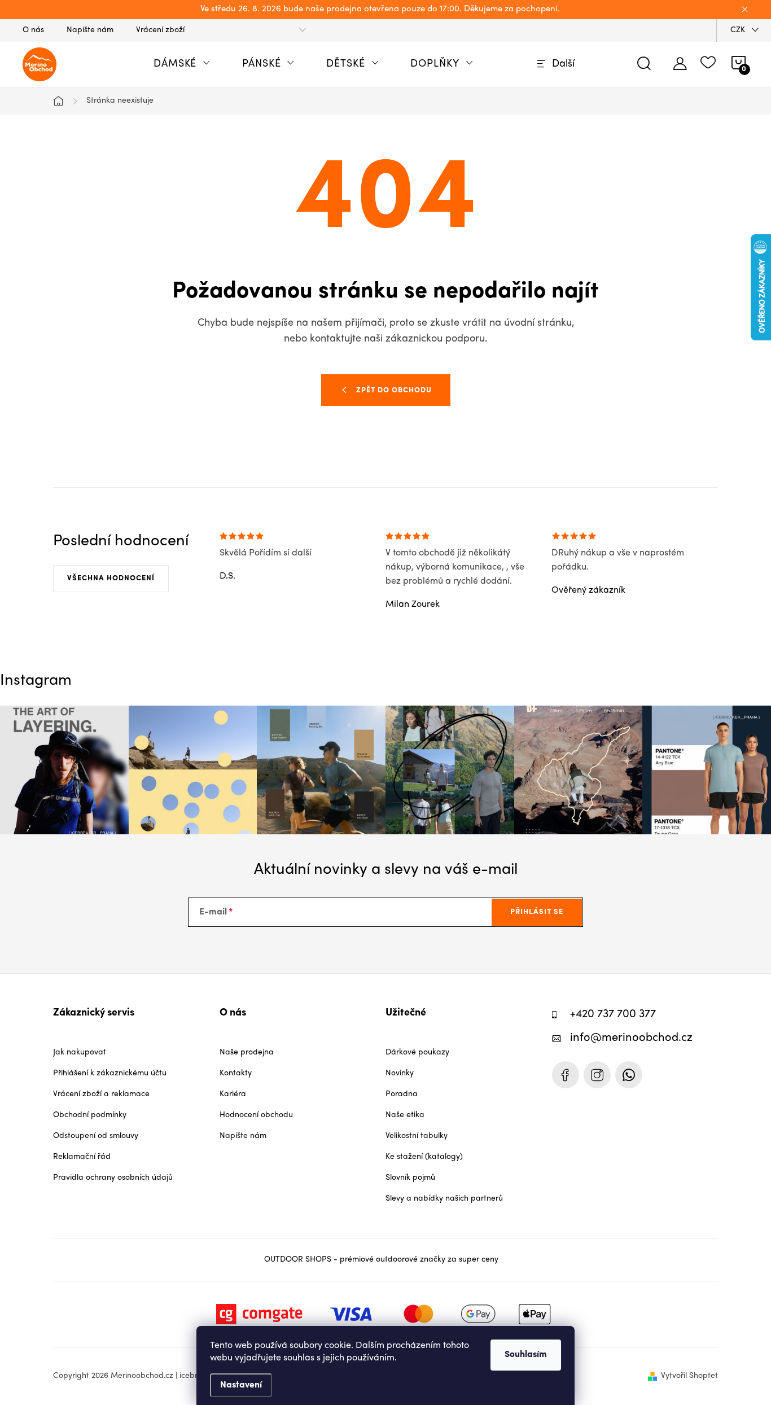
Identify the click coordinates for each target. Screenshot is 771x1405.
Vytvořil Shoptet (689, 1376)
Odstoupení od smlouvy (95, 1136)
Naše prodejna (247, 1052)
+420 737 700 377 (613, 1014)
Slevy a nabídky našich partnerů (444, 1198)
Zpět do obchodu (394, 390)
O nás (33, 30)
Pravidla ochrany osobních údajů (113, 1177)
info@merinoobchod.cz (631, 1038)
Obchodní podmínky (89, 1115)
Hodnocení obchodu (256, 1115)
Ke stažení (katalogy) (424, 1157)
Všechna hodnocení (111, 578)
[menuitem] (182, 64)
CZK (737, 30)
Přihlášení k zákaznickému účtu (110, 1073)
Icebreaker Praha (565, 1074)
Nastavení (241, 1385)
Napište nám (90, 30)
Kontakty (236, 1073)
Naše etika (405, 1115)
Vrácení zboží (160, 30)
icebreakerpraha (597, 1074)
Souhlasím (526, 1354)
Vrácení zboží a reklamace (101, 1094)
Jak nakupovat (79, 1052)
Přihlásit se (536, 912)
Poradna (402, 1094)
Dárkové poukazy (417, 1052)
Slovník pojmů (410, 1177)
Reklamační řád (82, 1157)
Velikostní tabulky (417, 1136)
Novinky (400, 1073)
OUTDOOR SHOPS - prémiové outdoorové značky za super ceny (381, 1259)
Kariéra (233, 1094)
